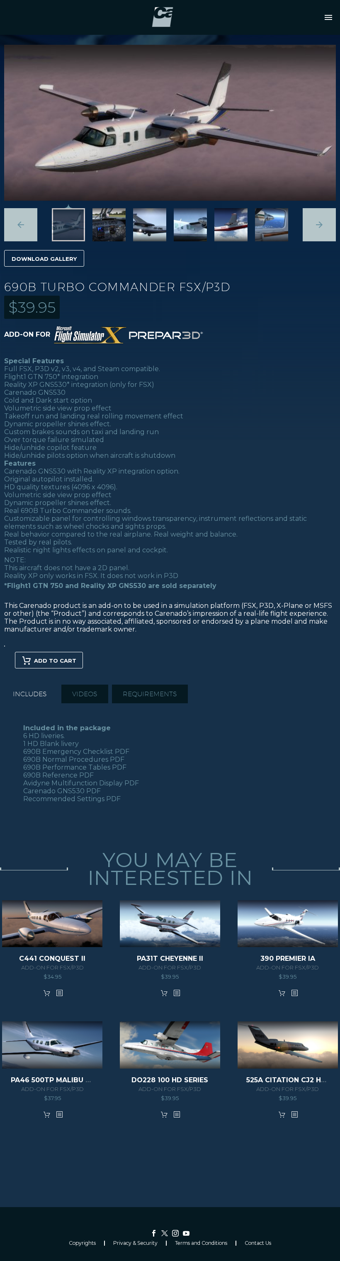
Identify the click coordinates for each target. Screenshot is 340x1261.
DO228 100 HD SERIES (169, 1080)
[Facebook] (154, 1233)
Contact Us (258, 1243)
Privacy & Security (135, 1243)
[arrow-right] (319, 224)
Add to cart (55, 660)
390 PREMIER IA (287, 958)
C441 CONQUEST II (52, 958)
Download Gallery (44, 258)
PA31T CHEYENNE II (170, 958)
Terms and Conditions (201, 1243)
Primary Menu (328, 17)
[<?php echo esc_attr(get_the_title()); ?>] (59, 992)
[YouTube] (186, 1233)
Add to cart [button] (46, 992)
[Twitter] (164, 1233)
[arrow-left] (20, 224)
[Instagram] (175, 1233)
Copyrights (82, 1243)
